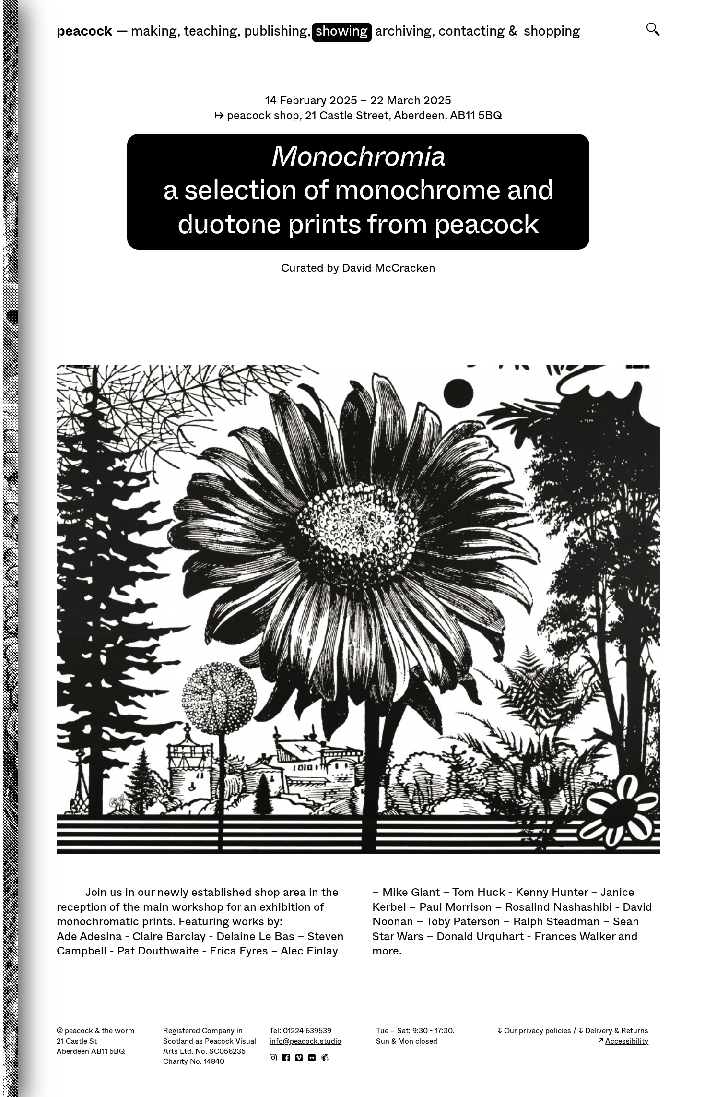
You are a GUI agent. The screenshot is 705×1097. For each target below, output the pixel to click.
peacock (84, 32)
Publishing (277, 32)
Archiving (405, 32)
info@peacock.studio (305, 1042)
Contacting (471, 32)
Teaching (212, 32)
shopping (552, 32)
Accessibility (626, 1042)
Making (156, 32)
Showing (342, 32)
